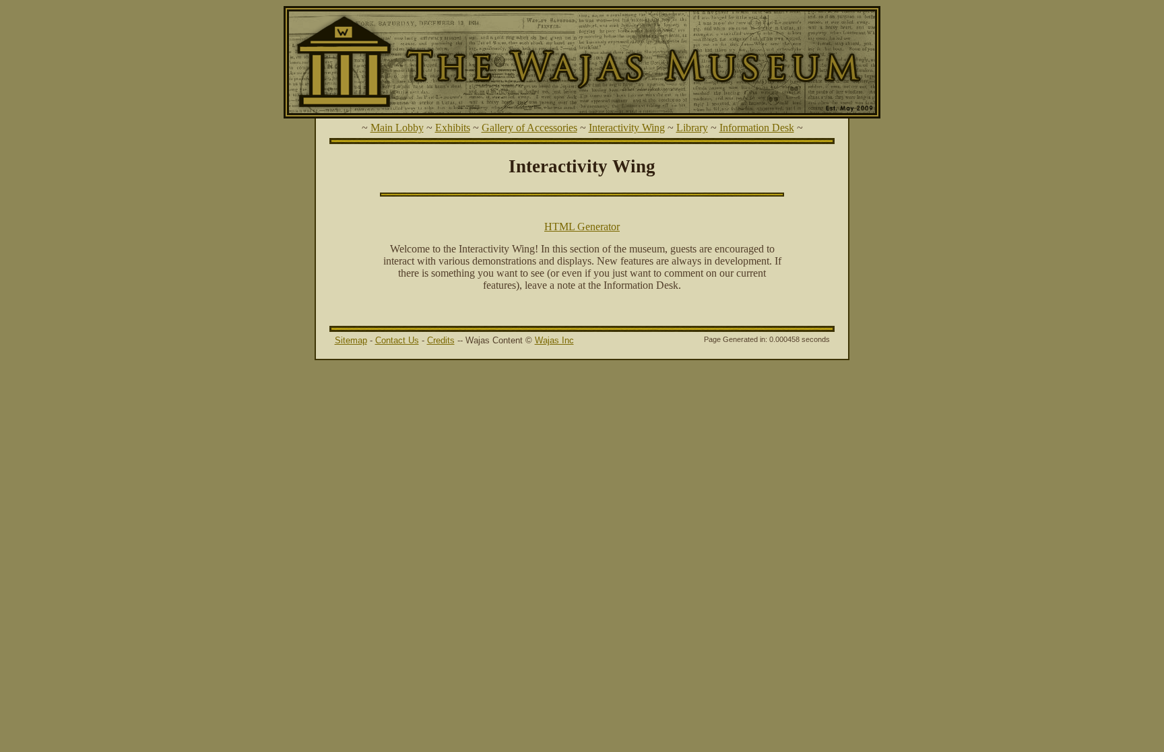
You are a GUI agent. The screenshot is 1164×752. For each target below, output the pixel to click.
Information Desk (756, 127)
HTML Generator (582, 226)
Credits (441, 340)
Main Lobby (397, 127)
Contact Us (397, 340)
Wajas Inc (554, 340)
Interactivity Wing (627, 127)
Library (692, 127)
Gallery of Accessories (529, 127)
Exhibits (452, 127)
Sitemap (351, 340)
